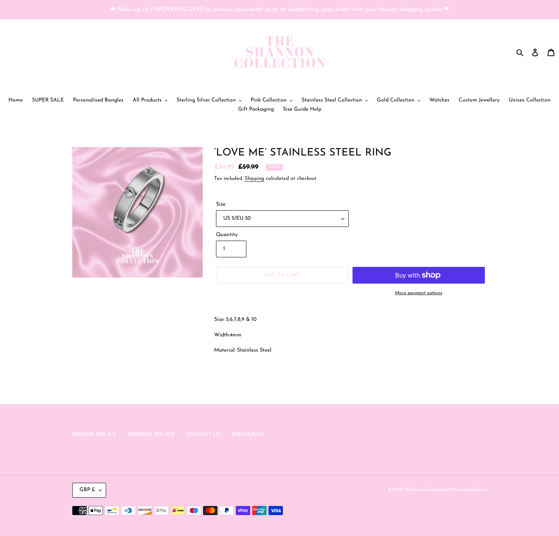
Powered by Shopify (468, 490)
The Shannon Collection (426, 490)
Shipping (254, 178)
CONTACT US (203, 435)
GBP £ (87, 490)
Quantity (227, 235)
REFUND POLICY (94, 435)
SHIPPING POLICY (151, 435)
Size (221, 204)
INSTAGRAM (248, 435)
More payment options (418, 293)
